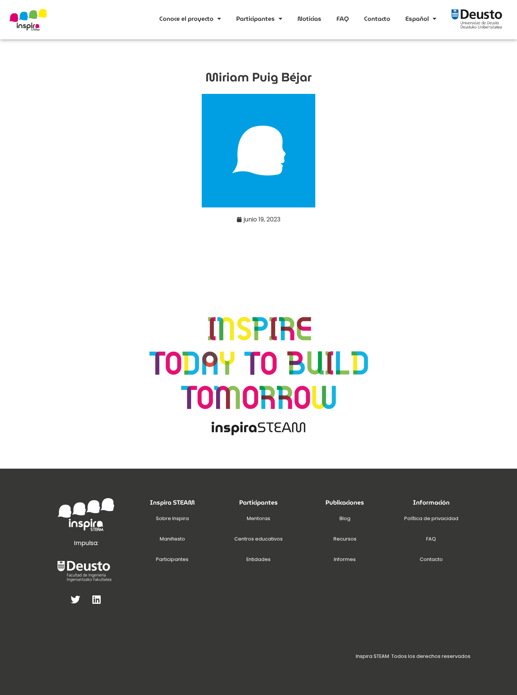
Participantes (255, 18)
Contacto (377, 18)
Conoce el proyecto (186, 18)
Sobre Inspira (172, 518)
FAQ (342, 18)
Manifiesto (172, 539)
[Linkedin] (96, 599)
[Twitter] (75, 599)
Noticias (309, 18)
